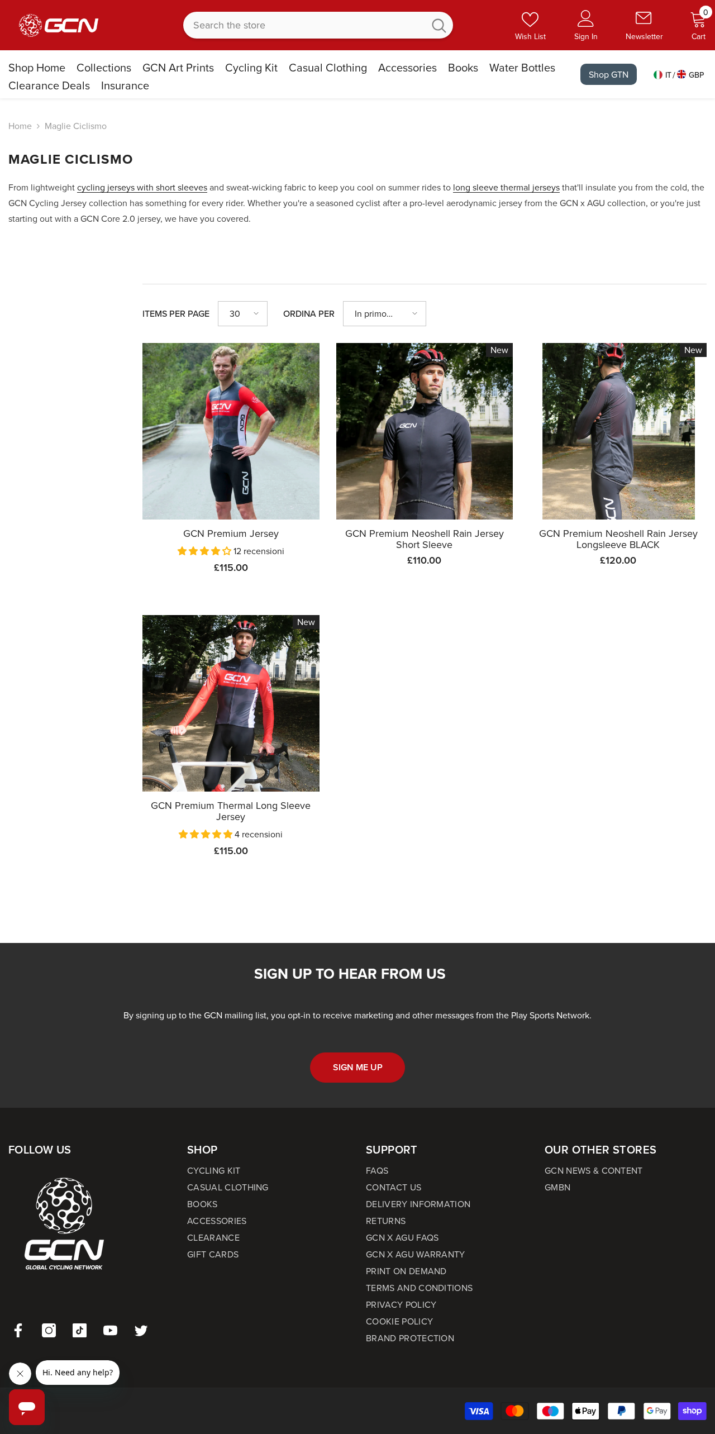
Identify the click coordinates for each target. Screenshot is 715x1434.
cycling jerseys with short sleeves (142, 187)
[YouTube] (110, 1330)
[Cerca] (318, 25)
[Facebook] (18, 1330)
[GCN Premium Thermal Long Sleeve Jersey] (231, 703)
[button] (243, 313)
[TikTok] (79, 1330)
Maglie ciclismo (76, 126)
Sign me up (358, 1067)
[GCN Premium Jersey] (231, 431)
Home (20, 126)
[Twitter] (141, 1330)
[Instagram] (49, 1330)
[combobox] (303, 25)
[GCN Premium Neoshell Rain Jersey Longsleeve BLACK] (618, 431)
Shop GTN (608, 74)
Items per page (175, 313)
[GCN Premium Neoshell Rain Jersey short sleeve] (424, 431)
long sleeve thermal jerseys (506, 187)
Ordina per (309, 313)
